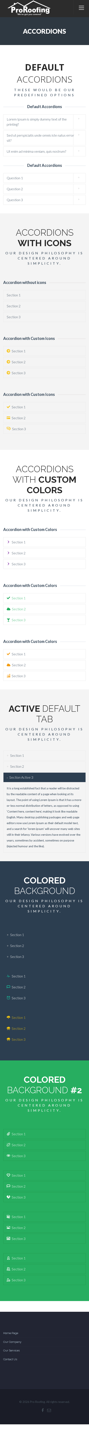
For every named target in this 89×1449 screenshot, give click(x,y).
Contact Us (10, 1359)
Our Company (12, 1341)
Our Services (11, 1350)
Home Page (10, 1333)
